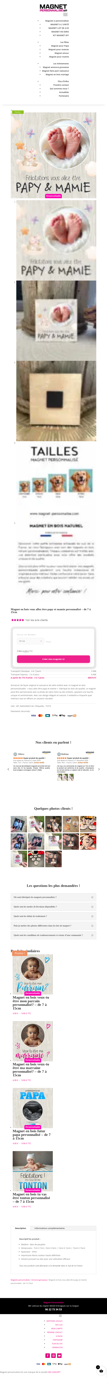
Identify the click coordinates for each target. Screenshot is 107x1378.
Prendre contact (61, 85)
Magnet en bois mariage (57, 74)
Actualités (64, 92)
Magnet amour (62, 53)
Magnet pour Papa (60, 45)
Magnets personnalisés (20, 1280)
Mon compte (57, 1328)
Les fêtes (64, 42)
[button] (12, 110)
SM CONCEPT (54, 1372)
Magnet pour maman (58, 49)
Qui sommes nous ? (59, 88)
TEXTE (48, 706)
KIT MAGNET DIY (61, 35)
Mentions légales (55, 1321)
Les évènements (61, 63)
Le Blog (59, 1336)
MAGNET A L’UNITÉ (59, 24)
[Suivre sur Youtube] (59, 1355)
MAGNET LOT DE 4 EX (58, 28)
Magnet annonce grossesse (56, 67)
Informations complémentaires (50, 1228)
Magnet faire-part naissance (55, 70)
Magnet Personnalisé (53, 1302)
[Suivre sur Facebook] (47, 1355)
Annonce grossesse (39, 1280)
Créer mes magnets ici (53, 659)
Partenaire (64, 96)
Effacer (49, 642)
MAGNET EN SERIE (60, 31)
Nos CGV (59, 1325)
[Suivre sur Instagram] (53, 1355)
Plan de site (57, 1343)
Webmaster (57, 1347)
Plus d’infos (63, 81)
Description (20, 1228)
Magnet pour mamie (59, 56)
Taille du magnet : (27, 635)
